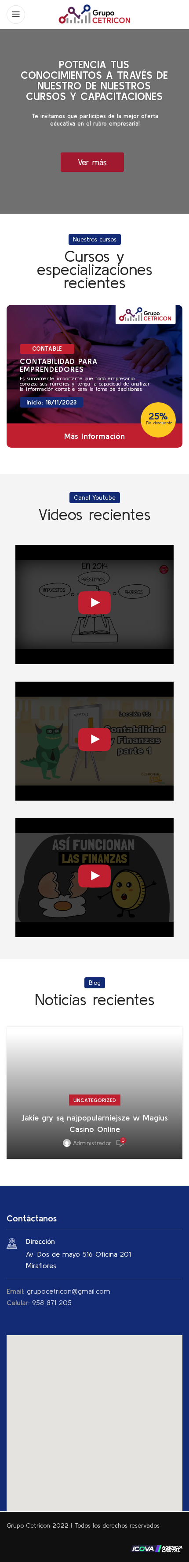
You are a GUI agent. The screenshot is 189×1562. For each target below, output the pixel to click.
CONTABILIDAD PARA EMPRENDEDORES (59, 365)
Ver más (92, 162)
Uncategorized (94, 1100)
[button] (94, 1418)
